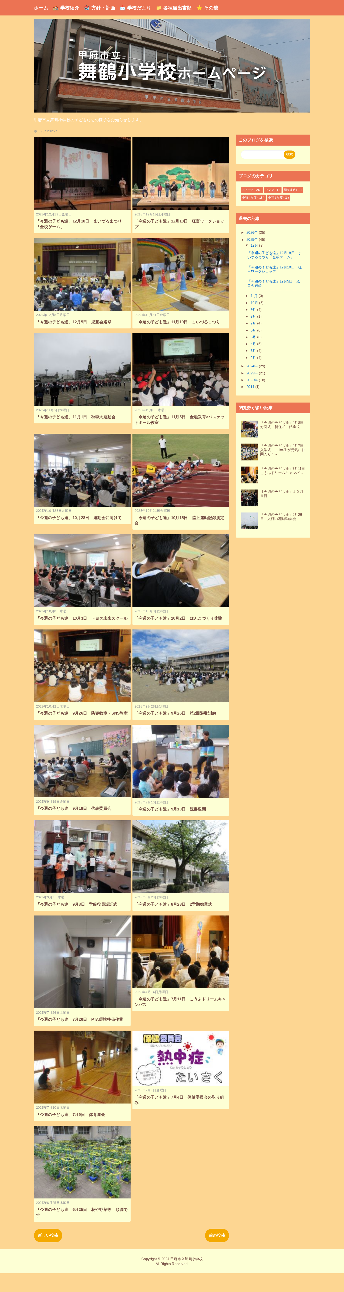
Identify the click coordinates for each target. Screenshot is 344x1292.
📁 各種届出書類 (174, 7)
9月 (254, 310)
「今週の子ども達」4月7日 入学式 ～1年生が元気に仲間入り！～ (283, 450)
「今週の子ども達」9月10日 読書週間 (170, 809)
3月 (254, 351)
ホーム (41, 7)
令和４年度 (249, 197)
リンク (270, 190)
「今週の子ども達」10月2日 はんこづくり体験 (178, 618)
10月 (255, 303)
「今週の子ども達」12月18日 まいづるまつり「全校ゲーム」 (274, 255)
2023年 (252, 373)
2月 (254, 358)
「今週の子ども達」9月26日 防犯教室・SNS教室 (82, 713)
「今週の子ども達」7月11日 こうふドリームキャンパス (284, 471)
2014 (250, 387)
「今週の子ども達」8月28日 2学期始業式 (173, 904)
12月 (255, 245)
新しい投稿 (48, 1235)
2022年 (252, 380)
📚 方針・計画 (99, 7)
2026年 (252, 232)
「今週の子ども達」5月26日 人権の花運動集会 (281, 516)
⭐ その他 (207, 7)
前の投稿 (217, 1235)
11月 (255, 296)
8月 (254, 316)
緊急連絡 (290, 190)
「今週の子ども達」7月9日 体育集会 (70, 1114)
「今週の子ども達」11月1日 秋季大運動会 (76, 417)
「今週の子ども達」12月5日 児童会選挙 (74, 322)
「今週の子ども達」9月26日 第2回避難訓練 (175, 713)
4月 (254, 344)
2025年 (252, 239)
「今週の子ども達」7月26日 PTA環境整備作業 (79, 1019)
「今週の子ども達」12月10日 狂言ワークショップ (274, 269)
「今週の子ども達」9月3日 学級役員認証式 (76, 904)
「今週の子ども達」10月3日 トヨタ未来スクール (82, 618)
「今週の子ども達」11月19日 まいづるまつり (177, 322)
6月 (254, 330)
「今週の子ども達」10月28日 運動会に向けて (79, 518)
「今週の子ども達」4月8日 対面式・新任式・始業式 (283, 425)
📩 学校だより (135, 7)
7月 (254, 323)
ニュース (248, 190)
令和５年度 (275, 197)
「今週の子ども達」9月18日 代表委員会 (74, 808)
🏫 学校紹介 (66, 7)
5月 (254, 337)
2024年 (252, 366)
